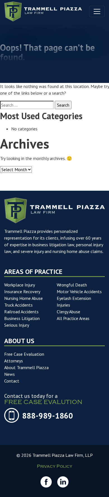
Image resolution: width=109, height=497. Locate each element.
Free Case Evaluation (24, 354)
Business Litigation (22, 318)
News (9, 374)
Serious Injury (16, 325)
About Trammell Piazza (26, 367)
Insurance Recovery (22, 291)
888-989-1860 (47, 415)
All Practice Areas (73, 318)
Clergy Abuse (68, 311)
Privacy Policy (54, 467)
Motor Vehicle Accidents (79, 291)
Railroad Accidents (21, 311)
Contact (11, 381)
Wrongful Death (72, 285)
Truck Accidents (18, 305)
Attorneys (13, 361)
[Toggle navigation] (97, 11)
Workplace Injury (19, 285)
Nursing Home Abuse (23, 298)
